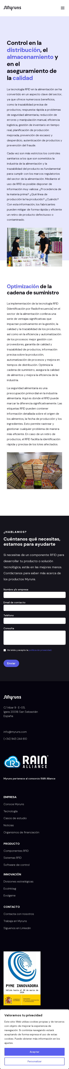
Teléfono (9, 615)
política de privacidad (40, 650)
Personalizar (35, 1061)
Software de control (17, 865)
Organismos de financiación (21, 832)
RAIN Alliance (48, 778)
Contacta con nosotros (19, 914)
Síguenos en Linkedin (17, 928)
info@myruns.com (15, 732)
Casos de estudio (15, 818)
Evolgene (10, 895)
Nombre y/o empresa (16, 589)
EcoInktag (10, 888)
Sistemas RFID (13, 858)
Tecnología (11, 811)
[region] (34, 1039)
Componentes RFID (16, 851)
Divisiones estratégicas (18, 881)
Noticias (9, 825)
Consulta (9, 628)
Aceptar (34, 1051)
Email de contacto (14, 602)
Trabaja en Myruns (15, 921)
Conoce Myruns (14, 804)
